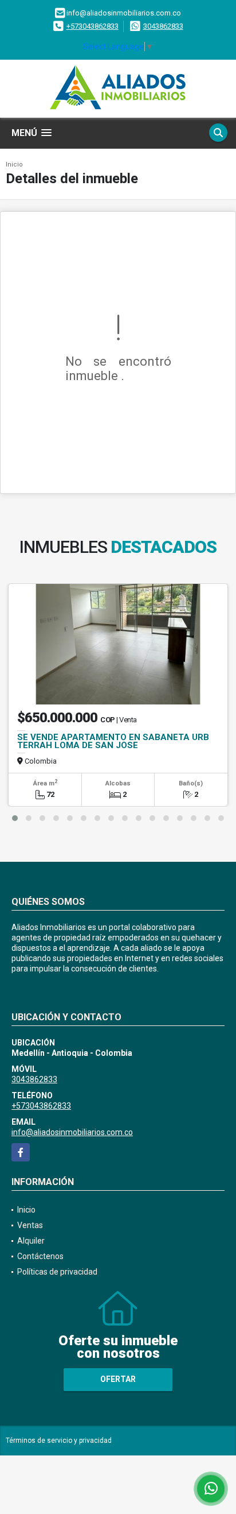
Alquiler (31, 1240)
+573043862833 (92, 26)
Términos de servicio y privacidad (59, 1440)
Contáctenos (40, 1256)
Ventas (30, 1225)
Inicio (14, 164)
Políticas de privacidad (57, 1271)
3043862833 (163, 26)
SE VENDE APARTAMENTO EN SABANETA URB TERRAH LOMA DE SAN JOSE (113, 741)
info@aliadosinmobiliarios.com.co (72, 1132)
